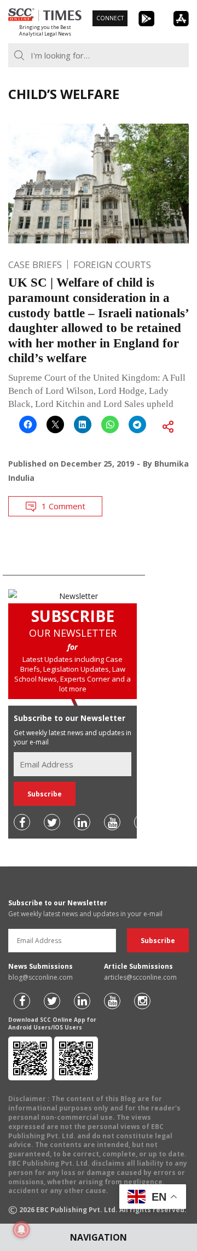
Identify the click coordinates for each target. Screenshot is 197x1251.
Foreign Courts (112, 264)
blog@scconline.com (40, 977)
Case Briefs (35, 264)
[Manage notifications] (21, 1229)
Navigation (98, 1237)
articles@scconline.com (140, 977)
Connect (110, 18)
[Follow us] (22, 822)
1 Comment (63, 506)
